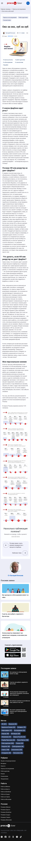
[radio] (12, 537)
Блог (19, 3)
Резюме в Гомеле (5, 817)
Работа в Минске (5, 786)
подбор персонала (8, 740)
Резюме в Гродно (5, 814)
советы (5, 749)
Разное (3, 773)
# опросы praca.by (8, 59)
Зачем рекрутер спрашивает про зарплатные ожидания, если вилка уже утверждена (19, 693)
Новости (3, 766)
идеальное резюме (8, 727)
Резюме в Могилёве (6, 820)
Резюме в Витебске (6, 812)
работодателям (8, 743)
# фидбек (5, 65)
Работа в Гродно (5, 794)
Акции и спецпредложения (8, 761)
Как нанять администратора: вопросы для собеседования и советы (18, 711)
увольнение (17, 753)
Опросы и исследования (10, 17)
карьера (5, 733)
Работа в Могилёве (6, 799)
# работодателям (20, 59)
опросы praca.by (19, 737)
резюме (19, 743)
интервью (21, 727)
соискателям (17, 749)
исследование (19, 730)
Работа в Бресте (5, 789)
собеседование (17, 746)
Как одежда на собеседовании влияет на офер (18, 673)
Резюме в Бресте (5, 809)
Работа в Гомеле (5, 796)
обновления (6, 737)
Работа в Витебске (6, 791)
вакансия (13, 724)
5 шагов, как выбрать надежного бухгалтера (19, 683)
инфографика (7, 730)
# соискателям (19, 62)
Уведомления (4, 779)
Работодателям (23, 17)
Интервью (3, 763)
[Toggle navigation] (2, 3)
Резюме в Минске (5, 807)
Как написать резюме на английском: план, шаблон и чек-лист (20, 701)
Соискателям (7, 20)
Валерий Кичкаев (10, 33)
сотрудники (6, 753)
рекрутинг (6, 746)
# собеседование (8, 62)
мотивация (15, 733)
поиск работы (22, 740)
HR (4, 724)
